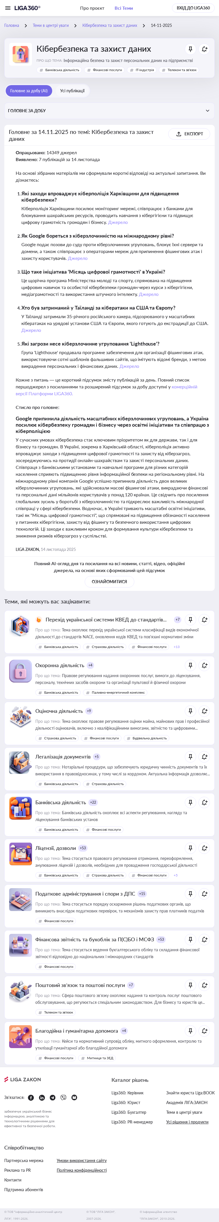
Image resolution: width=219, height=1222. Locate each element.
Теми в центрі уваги (184, 1112)
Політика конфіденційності (82, 1170)
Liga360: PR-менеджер (132, 1121)
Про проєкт (92, 8)
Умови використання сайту (82, 1160)
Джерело (118, 222)
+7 (178, 619)
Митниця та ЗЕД (100, 1058)
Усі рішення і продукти (187, 1121)
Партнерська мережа (23, 1160)
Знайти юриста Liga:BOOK (190, 1092)
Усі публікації (72, 90)
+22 (93, 802)
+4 (90, 665)
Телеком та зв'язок (182, 70)
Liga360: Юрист (125, 1102)
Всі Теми (124, 8)
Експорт (193, 133)
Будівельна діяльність (150, 738)
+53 (83, 848)
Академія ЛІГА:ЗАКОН (187, 1102)
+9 (89, 711)
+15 (142, 894)
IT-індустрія (145, 70)
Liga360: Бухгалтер (128, 1112)
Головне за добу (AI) (29, 90)
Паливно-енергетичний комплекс (118, 692)
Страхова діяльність (108, 647)
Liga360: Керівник (127, 1092)
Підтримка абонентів (23, 1189)
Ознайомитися (109, 581)
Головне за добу (27, 110)
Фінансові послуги (107, 70)
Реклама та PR (17, 1170)
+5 (97, 757)
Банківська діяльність (62, 70)
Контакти (12, 1179)
